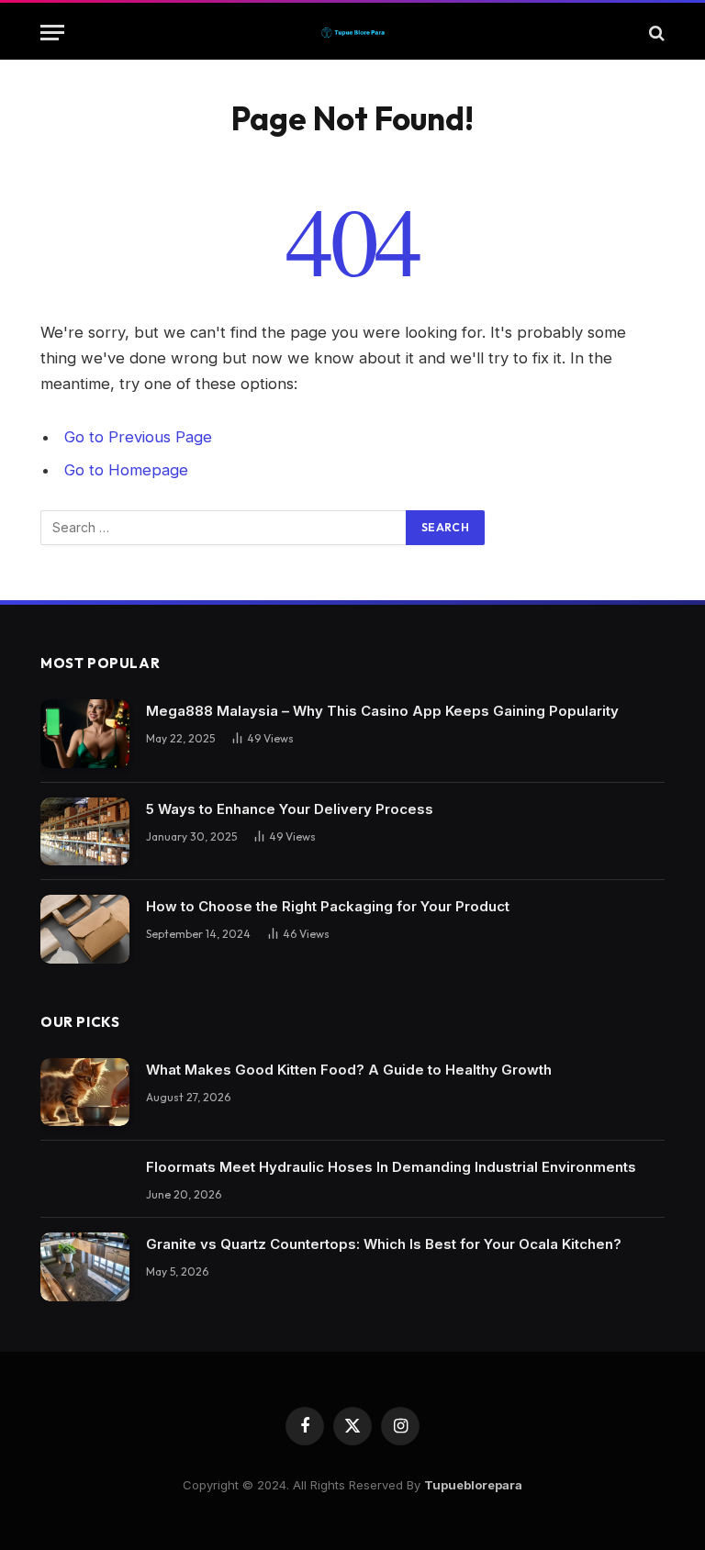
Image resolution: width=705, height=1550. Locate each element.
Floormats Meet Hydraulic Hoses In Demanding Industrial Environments (391, 1167)
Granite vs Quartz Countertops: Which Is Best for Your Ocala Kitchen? (383, 1244)
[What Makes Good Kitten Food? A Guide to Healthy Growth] (84, 1092)
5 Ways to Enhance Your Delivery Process (289, 809)
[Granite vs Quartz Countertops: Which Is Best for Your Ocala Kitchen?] (84, 1266)
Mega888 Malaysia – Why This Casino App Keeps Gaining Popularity (382, 710)
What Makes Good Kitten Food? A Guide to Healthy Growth (349, 1069)
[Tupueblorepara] (352, 32)
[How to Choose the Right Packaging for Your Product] (84, 929)
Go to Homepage (126, 470)
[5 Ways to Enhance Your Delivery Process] (84, 831)
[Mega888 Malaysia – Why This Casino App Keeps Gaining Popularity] (84, 733)
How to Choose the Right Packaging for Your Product (327, 906)
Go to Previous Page (138, 437)
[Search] (655, 32)
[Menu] (52, 32)
